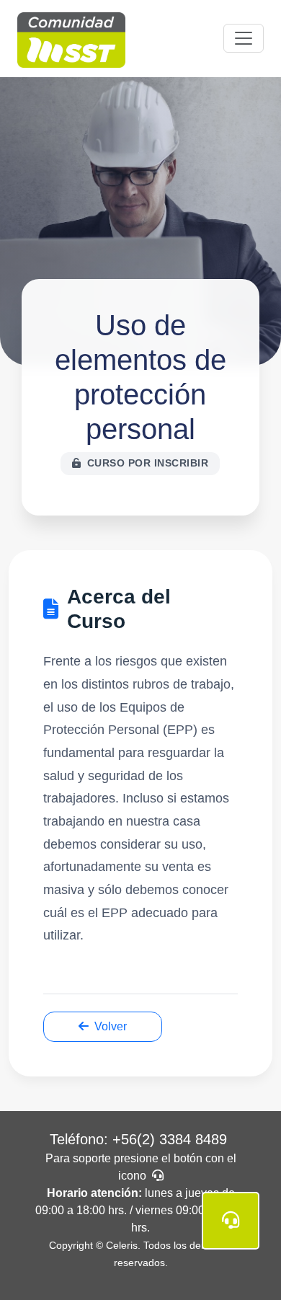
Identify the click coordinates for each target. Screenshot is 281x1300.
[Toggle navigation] (243, 38)
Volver (110, 1026)
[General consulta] (230, 1221)
